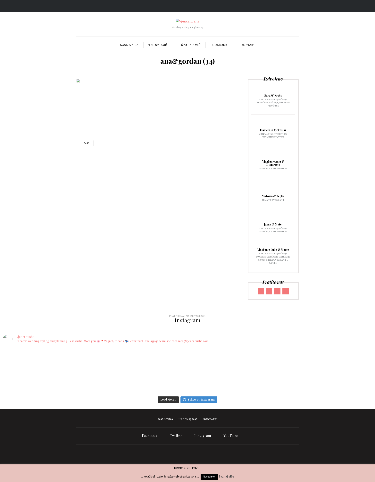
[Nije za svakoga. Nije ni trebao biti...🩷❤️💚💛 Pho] (27, 356)
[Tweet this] (104, 143)
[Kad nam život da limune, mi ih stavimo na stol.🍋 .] (134, 356)
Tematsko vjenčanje (273, 200)
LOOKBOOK (219, 45)
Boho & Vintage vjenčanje (273, 99)
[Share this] (98, 143)
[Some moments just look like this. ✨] (80, 351)
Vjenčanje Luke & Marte (273, 249)
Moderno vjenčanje (267, 257)
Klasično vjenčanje (267, 102)
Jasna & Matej (273, 224)
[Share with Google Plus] (110, 143)
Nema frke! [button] (209, 476)
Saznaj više (226, 476)
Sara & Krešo (273, 95)
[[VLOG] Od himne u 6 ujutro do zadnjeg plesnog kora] (187, 359)
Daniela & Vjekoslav (273, 130)
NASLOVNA (165, 419)
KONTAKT (248, 45)
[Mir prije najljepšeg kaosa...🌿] (241, 351)
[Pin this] (116, 143)
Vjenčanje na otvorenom (273, 134)
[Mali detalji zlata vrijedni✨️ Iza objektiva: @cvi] (294, 356)
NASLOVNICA (129, 45)
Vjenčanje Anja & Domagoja (273, 163)
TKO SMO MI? (157, 45)
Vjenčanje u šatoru (273, 137)
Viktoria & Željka (273, 196)
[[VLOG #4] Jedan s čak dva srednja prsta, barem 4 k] (348, 368)
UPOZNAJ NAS (188, 419)
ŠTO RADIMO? (191, 45)
